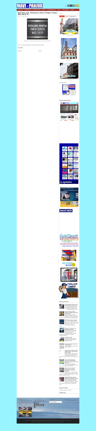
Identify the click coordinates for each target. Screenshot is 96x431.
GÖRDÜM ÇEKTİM (66, 59)
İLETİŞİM (72, 9)
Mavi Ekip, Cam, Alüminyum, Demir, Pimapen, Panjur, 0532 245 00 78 (37, 13)
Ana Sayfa (40, 50)
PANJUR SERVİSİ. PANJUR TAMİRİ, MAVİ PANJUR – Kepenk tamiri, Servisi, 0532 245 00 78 (71, 378)
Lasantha (46, 421)
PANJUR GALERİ (28, 9)
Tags (67, 16)
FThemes (36, 421)
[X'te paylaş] (20, 47)
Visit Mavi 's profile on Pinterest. (65, 390)
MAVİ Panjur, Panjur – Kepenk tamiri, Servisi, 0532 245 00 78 (71, 320)
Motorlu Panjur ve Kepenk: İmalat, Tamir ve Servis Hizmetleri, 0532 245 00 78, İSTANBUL (70, 369)
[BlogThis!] (19, 47)
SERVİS (43, 9)
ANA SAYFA (20, 9)
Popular (62, 16)
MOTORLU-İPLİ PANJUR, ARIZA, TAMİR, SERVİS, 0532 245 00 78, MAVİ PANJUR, (71, 351)
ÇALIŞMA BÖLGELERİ (51, 9)
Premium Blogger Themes (52, 421)
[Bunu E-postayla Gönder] (18, 47)
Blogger (70, 420)
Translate (58, 403)
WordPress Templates (60, 421)
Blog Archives (72, 16)
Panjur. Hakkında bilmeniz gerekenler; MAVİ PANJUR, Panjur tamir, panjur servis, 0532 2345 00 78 (71, 361)
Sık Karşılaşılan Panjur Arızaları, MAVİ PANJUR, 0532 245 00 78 (71, 305)
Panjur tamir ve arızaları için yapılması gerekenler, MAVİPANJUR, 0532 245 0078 (70, 329)
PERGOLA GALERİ (36, 9)
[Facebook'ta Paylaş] (22, 47)
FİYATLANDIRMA (65, 9)
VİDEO (59, 9)
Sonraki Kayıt (20, 50)
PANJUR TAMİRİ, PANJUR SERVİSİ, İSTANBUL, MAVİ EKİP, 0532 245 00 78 (71, 312)
